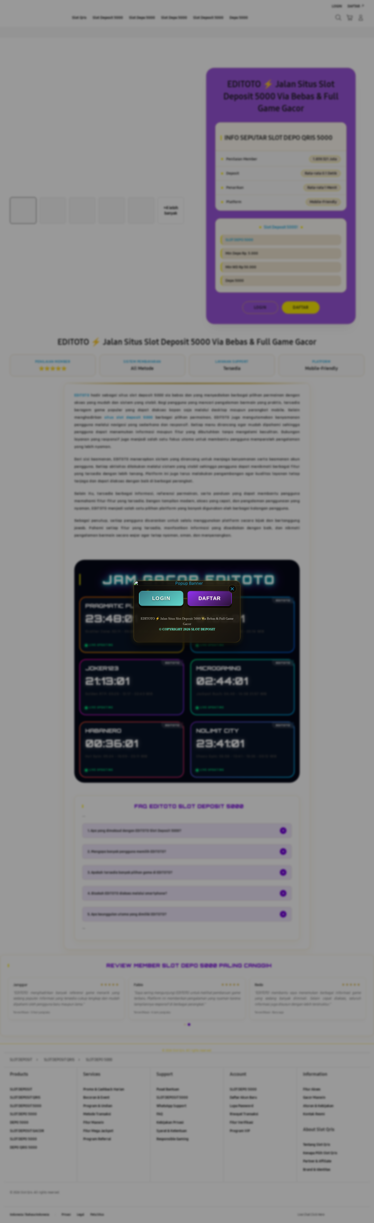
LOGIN (161, 598)
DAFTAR (209, 598)
